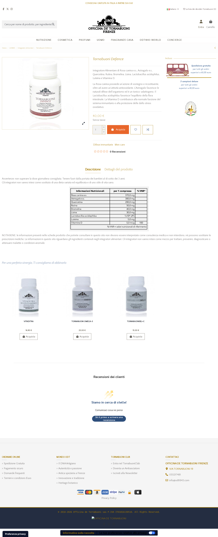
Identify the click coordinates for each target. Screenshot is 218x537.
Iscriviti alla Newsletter (125, 473)
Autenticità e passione (70, 468)
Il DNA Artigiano (67, 463)
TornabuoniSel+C (135, 321)
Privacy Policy (109, 498)
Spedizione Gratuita (14, 463)
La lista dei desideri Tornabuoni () (200, 9)
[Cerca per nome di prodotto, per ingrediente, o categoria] (53, 24)
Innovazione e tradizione (71, 478)
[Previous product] (215, 48)
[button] (65, 40)
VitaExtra (29, 321)
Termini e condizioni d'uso (17, 478)
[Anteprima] (34, 317)
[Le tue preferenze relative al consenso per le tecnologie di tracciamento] (15, 534)
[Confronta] (28, 317)
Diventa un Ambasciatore (126, 468)
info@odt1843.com (179, 480)
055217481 (175, 474)
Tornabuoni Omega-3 (82, 321)
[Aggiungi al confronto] (148, 129)
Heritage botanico (68, 482)
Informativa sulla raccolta (78, 532)
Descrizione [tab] (93, 169)
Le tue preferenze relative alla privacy (123, 532)
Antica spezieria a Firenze (71, 473)
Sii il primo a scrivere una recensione (109, 419)
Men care (120, 144)
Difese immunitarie (103, 144)
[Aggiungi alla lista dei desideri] (135, 129)
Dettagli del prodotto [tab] (119, 169)
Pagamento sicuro (13, 468)
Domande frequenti (14, 473)
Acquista (120, 129)
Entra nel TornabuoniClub (126, 463)
